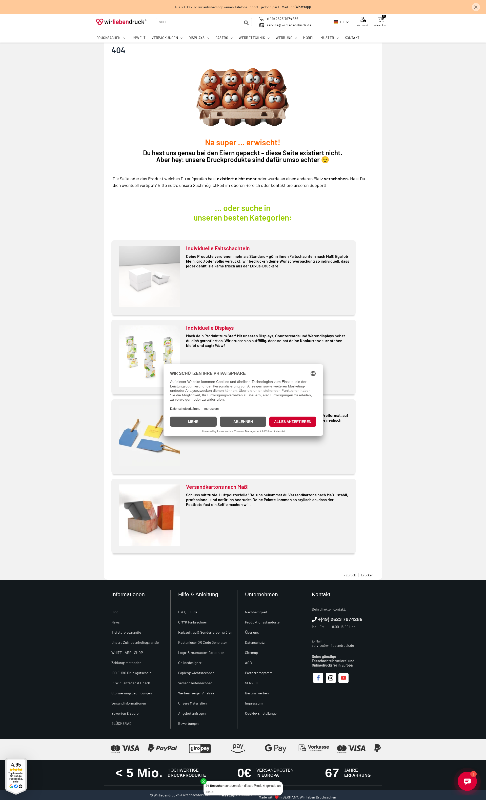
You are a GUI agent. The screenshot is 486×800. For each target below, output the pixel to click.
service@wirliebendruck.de (333, 645)
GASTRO (221, 37)
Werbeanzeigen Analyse (196, 693)
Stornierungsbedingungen (131, 693)
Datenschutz (255, 642)
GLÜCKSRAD (121, 723)
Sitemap (251, 652)
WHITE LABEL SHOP (127, 652)
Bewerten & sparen (125, 713)
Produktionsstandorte (262, 622)
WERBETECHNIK (252, 37)
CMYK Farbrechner (192, 622)
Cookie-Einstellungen (261, 713)
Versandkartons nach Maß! (217, 486)
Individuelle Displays (210, 327)
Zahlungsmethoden (126, 662)
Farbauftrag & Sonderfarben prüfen (205, 632)
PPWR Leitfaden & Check (130, 683)
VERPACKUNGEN (165, 37)
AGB (248, 662)
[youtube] (343, 678)
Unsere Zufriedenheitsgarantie (135, 642)
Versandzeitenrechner (195, 683)
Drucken (367, 575)
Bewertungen (188, 723)
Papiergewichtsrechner (196, 673)
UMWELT (138, 37)
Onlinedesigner (189, 662)
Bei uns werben (257, 693)
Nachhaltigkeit (256, 612)
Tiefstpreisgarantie (126, 632)
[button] (341, 22)
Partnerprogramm (259, 673)
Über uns (252, 632)
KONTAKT (352, 37)
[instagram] (331, 678)
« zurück (349, 575)
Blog (114, 612)
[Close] (281, 782)
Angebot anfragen (192, 713)
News (115, 622)
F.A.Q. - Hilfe (187, 612)
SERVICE (252, 683)
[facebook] (318, 678)
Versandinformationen (128, 703)
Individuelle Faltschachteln (218, 248)
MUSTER (327, 37)
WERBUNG (284, 37)
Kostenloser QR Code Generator (202, 642)
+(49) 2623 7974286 (340, 619)
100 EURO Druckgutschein (131, 673)
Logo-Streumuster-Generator (201, 652)
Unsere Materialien (192, 703)
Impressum (254, 703)
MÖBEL (308, 37)
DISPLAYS (197, 37)
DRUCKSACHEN (108, 37)
